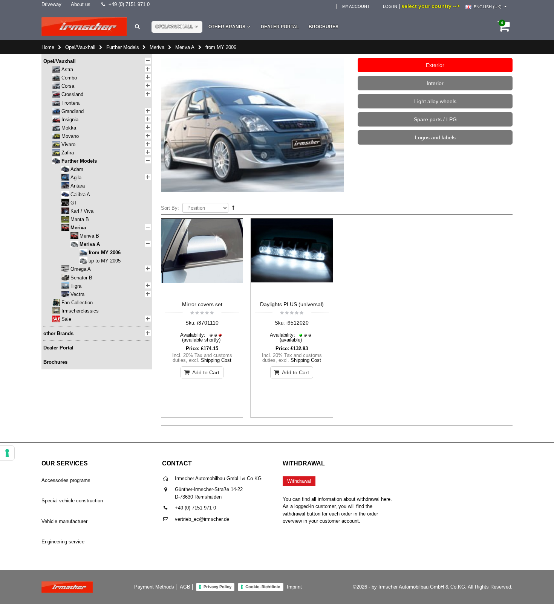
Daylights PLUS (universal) (292, 304)
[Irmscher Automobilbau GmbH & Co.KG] (84, 26)
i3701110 (208, 323)
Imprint (294, 587)
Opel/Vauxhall (174, 26)
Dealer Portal (280, 26)
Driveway (51, 4)
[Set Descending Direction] (233, 207)
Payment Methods (154, 587)
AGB (185, 587)
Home (47, 47)
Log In (390, 6)
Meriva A (184, 47)
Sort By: (170, 208)
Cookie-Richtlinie (262, 586)
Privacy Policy (217, 586)
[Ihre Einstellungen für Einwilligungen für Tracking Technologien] (7, 453)
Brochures (323, 26)
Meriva (157, 47)
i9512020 (297, 323)
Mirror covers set (202, 304)
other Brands (226, 26)
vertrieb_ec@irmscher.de (202, 519)
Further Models (122, 47)
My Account (356, 6)
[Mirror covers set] (202, 258)
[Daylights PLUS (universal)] (291, 258)
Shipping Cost (216, 360)
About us (80, 4)
